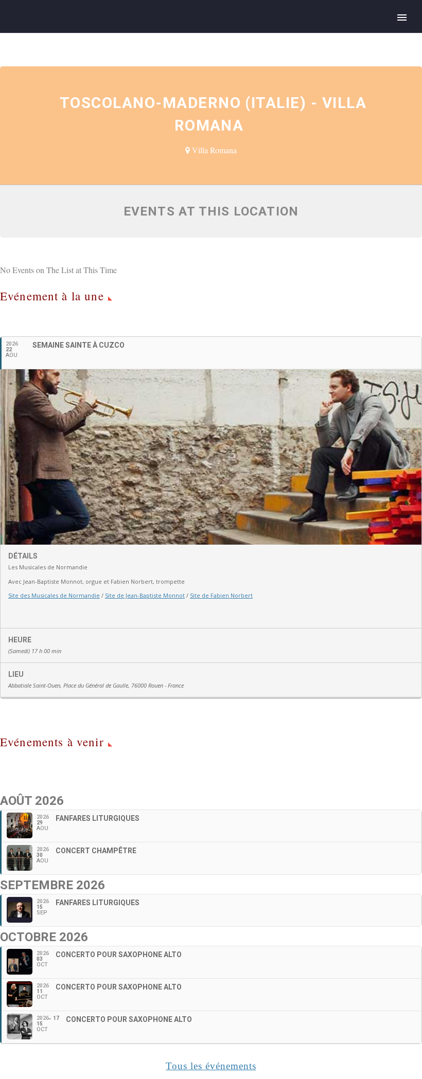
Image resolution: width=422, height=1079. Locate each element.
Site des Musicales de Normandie (54, 595)
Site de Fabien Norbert (221, 595)
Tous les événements (211, 1065)
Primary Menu (402, 17)
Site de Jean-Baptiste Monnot (145, 595)
